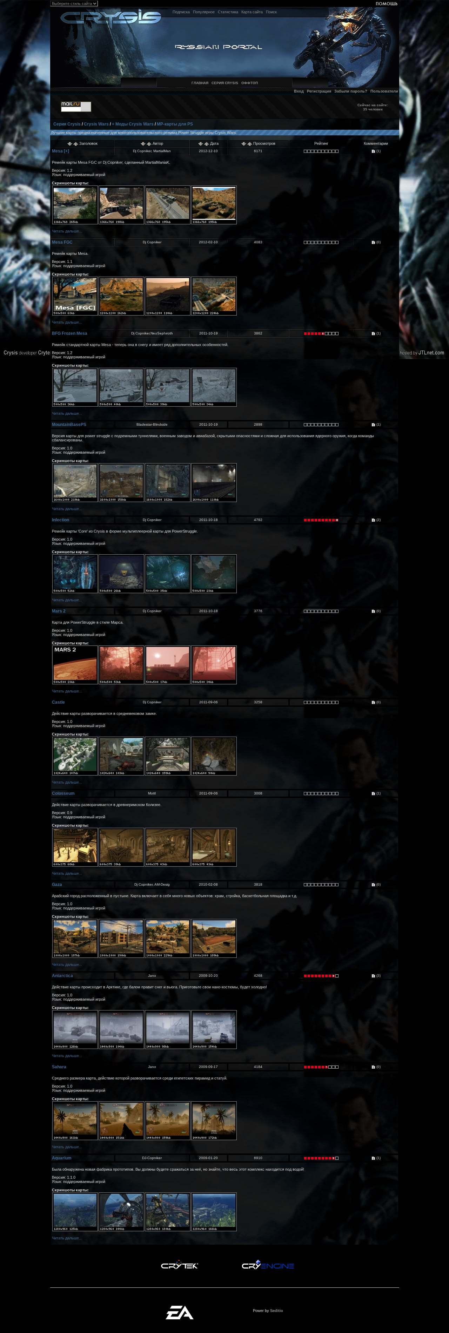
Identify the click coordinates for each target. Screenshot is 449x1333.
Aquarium (62, 1158)
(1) (378, 151)
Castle (58, 702)
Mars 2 (59, 611)
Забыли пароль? (350, 91)
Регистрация (319, 91)
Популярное (204, 12)
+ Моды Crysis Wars (133, 124)
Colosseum (63, 793)
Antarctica (62, 975)
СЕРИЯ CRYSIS (225, 83)
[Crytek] (180, 1261)
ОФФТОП (249, 83)
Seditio (276, 1310)
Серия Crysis (67, 124)
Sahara (59, 1066)
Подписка (181, 12)
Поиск (271, 12)
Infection (60, 519)
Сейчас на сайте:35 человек (372, 107)
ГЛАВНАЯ (200, 83)
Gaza (57, 884)
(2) (378, 520)
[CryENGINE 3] (267, 1261)
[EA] (180, 1308)
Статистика (228, 12)
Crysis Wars (96, 124)
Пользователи (384, 91)
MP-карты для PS (175, 124)
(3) (378, 975)
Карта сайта (252, 12)
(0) (378, 242)
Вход (299, 91)
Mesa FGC (62, 242)
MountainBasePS (69, 424)
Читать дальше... (67, 231)
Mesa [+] (60, 151)
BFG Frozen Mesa (69, 333)
